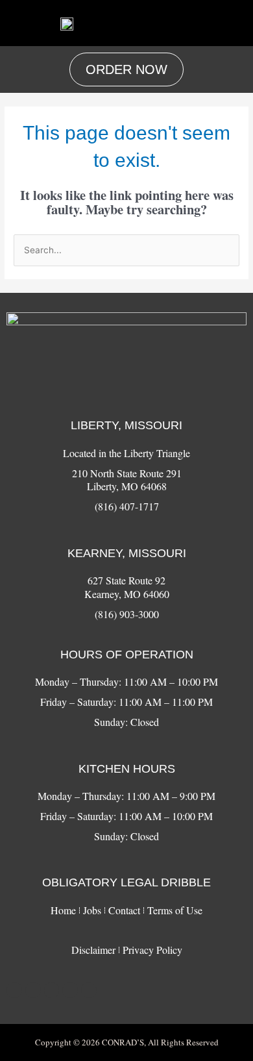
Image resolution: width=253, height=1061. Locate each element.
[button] (233, 23)
